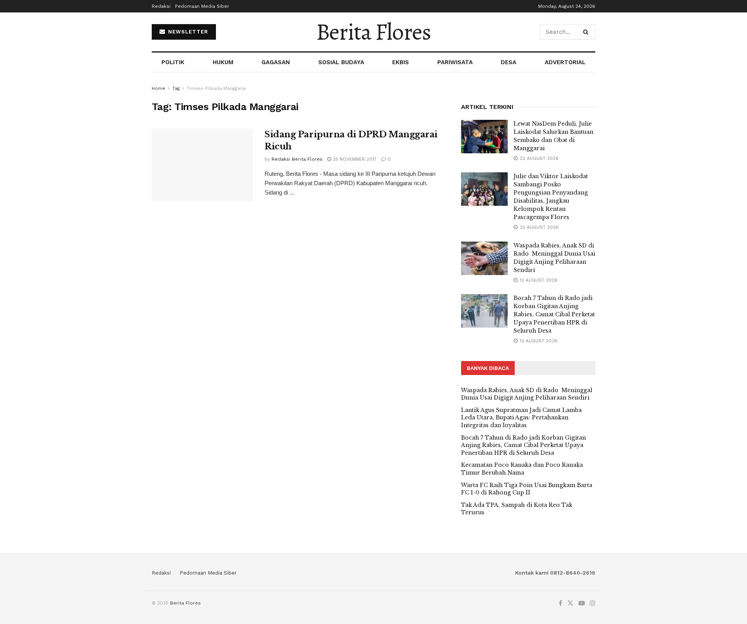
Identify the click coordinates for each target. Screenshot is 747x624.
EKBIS (400, 62)
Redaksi (161, 6)
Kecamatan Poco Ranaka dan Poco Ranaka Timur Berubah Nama (522, 468)
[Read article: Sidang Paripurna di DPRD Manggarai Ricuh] (202, 165)
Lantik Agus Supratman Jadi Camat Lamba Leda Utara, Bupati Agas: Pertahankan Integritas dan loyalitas (521, 418)
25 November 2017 (354, 159)
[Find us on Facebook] (560, 603)
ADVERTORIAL (565, 62)
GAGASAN (275, 62)
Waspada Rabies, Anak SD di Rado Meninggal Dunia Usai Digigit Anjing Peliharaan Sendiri (526, 394)
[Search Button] (587, 32)
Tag (176, 88)
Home (158, 88)
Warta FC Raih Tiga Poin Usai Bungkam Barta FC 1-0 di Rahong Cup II (526, 489)
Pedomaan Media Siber (202, 6)
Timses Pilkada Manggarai (216, 88)
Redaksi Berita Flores (297, 159)
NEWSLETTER (187, 32)
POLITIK (172, 62)
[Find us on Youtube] (582, 603)
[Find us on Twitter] (570, 603)
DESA (508, 62)
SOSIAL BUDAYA (341, 62)
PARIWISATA (455, 62)
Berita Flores (373, 32)
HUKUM (223, 62)
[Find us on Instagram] (592, 603)
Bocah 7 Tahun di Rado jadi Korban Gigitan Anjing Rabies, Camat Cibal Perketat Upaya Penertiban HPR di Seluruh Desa (554, 314)
